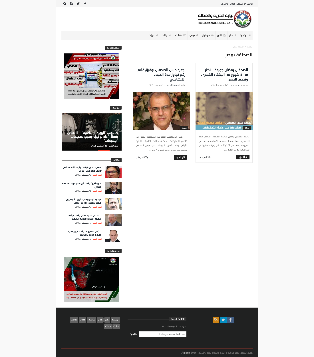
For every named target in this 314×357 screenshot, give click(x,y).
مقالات (74, 319)
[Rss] (71, 3)
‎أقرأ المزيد (242, 157)
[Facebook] (85, 3)
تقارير (100, 319)
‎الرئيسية (250, 46)
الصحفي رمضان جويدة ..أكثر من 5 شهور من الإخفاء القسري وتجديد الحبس (224, 74)
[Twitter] (78, 3)
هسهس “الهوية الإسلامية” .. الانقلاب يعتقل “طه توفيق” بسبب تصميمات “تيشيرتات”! (92, 137)
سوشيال (91, 319)
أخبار (107, 319)
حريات (246, 128)
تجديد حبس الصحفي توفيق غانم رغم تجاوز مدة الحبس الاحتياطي (162, 74)
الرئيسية (115, 319)
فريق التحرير (235, 85)
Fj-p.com (186, 352)
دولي (82, 319)
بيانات (116, 326)
